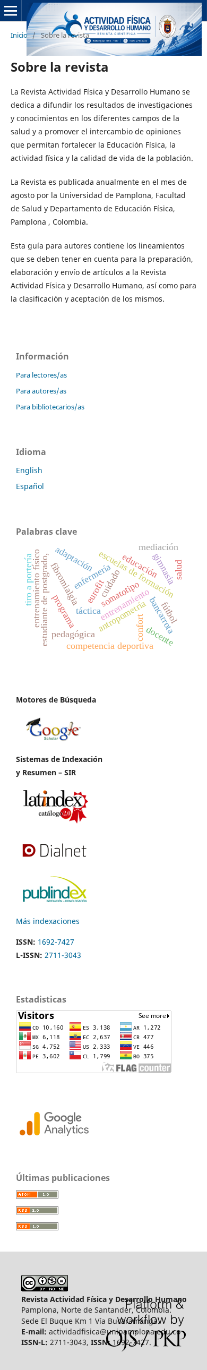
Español (30, 486)
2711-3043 (63, 955)
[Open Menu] (10, 10)
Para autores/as (41, 391)
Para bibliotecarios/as (50, 407)
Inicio (19, 35)
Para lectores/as (41, 375)
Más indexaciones (48, 921)
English (29, 470)
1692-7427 (56, 942)
